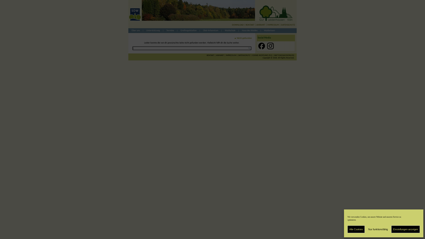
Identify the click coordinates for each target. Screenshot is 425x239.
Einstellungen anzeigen (405, 229)
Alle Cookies (356, 229)
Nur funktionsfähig (378, 229)
